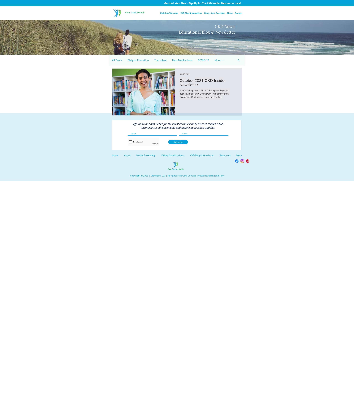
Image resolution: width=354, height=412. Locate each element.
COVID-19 (203, 60)
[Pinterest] (247, 161)
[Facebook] (237, 161)
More (217, 60)
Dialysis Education (138, 60)
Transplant (160, 60)
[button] (238, 60)
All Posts (117, 60)
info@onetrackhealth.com (210, 175)
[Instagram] (242, 161)
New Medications (182, 60)
